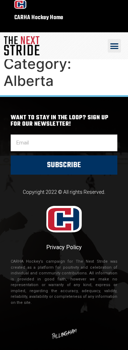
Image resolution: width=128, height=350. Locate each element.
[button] (114, 46)
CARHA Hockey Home (38, 17)
